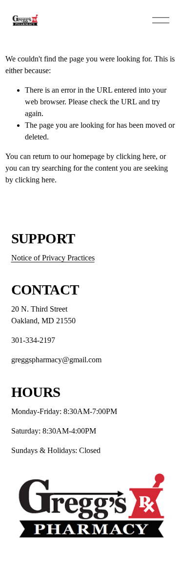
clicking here (136, 156)
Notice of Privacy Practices (53, 258)
